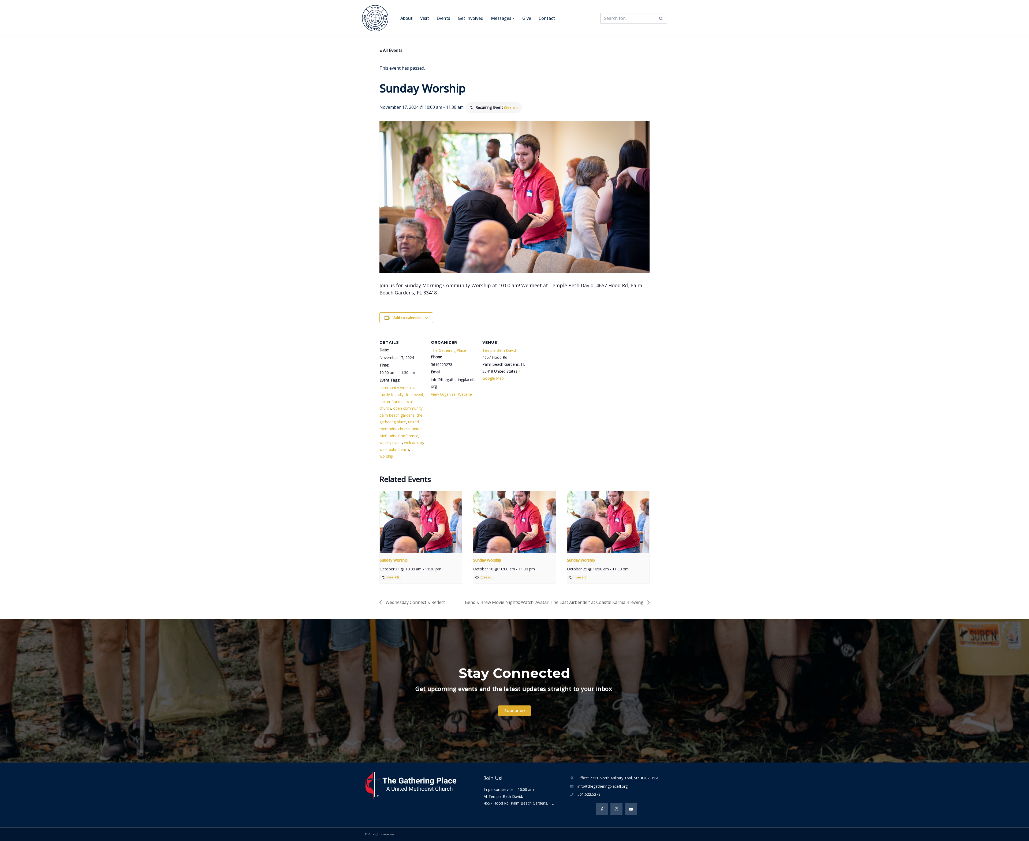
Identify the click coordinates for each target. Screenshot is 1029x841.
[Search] (661, 18)
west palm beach (394, 449)
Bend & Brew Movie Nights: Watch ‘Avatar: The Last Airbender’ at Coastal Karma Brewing (554, 602)
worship (386, 456)
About (406, 18)
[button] (514, 18)
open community (408, 408)
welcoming (413, 442)
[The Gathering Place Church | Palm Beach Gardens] (376, 18)
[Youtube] (631, 809)
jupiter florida (390, 401)
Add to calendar (407, 317)
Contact (547, 18)
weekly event (390, 442)
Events (443, 18)
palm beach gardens (397, 415)
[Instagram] (616, 809)
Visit (424, 18)
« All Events (390, 50)
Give (526, 18)
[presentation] (421, 522)
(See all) (511, 107)
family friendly (391, 394)
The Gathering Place (448, 350)
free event (414, 394)
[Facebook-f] (602, 809)
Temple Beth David (499, 350)
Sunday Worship (394, 560)
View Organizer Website (451, 394)
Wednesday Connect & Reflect (415, 602)
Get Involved (470, 18)
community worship (396, 387)
